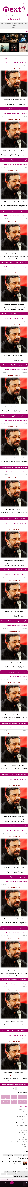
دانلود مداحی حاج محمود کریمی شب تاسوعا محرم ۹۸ (14, 621)
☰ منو (25, 3)
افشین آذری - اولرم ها (23, 1137)
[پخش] (12, 1182)
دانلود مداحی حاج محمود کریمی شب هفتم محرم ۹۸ (14, 723)
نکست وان (9, 1179)
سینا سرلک (19, 1174)
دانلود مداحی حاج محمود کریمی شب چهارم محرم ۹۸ (14, 877)
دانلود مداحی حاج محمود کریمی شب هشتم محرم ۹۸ (14, 672)
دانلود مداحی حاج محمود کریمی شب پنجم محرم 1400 (14, 314)
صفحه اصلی (25, 1155)
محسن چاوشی (20, 1171)
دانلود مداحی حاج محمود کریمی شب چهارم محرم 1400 (14, 365)
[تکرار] (5, 1183)
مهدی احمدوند (25, 1174)
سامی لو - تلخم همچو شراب (22, 1116)
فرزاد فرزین (25, 1176)
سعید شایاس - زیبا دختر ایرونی (21, 1135)
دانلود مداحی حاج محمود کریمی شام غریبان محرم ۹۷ (14, 1084)
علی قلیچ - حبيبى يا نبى (22, 1132)
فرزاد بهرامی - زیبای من (23, 1109)
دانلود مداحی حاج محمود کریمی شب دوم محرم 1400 (14, 467)
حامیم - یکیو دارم (24, 1112)
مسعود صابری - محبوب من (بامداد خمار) (19, 1146)
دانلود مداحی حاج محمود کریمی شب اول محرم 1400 (14, 518)
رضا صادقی (25, 1171)
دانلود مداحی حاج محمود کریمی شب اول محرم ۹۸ (14, 1031)
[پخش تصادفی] (18, 1183)
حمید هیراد (21, 1176)
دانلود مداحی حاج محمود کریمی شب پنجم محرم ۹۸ (14, 826)
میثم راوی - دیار (24, 1130)
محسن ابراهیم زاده (8, 1171)
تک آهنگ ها (19, 1155)
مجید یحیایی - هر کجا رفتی (22, 1128)
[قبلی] (8, 1183)
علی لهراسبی (15, 1176)
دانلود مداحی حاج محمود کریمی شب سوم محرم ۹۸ (14, 928)
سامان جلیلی (3, 1174)
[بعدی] (15, 1183)
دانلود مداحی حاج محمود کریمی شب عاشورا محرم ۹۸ (14, 570)
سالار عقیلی (14, 1174)
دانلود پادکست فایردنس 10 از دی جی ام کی (19, 1142)
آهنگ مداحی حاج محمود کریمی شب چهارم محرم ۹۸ (12, 1161)
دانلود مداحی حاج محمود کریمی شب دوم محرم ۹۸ (14, 979)
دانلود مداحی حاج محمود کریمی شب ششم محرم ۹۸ (14, 775)
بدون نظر (20, 1163)
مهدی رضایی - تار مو (23, 1139)
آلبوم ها (15, 1155)
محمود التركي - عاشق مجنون (22, 1119)
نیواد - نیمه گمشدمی (23, 1114)
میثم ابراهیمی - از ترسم (23, 1144)
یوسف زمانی (9, 1174)
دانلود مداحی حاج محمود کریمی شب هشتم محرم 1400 (14, 160)
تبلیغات (5, 1155)
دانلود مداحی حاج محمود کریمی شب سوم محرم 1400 (14, 416)
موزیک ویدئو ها (10, 1155)
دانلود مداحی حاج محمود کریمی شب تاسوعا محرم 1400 (14, 109)
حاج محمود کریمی (15, 103)
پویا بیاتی (14, 1171)
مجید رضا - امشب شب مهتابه (21, 1125)
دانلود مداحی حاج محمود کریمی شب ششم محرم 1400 (14, 262)
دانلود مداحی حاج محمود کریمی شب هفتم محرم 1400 (14, 211)
